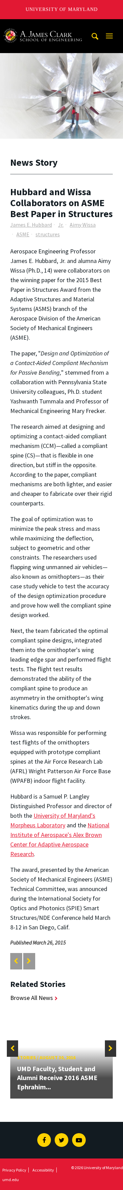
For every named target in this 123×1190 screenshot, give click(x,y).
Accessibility (43, 1170)
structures (48, 234)
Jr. (61, 224)
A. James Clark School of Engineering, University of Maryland (42, 25)
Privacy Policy (14, 1170)
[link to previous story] (16, 961)
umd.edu (10, 1179)
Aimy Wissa (83, 224)
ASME (22, 234)
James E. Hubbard (31, 224)
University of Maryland (62, 9)
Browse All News (31, 998)
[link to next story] (29, 961)
